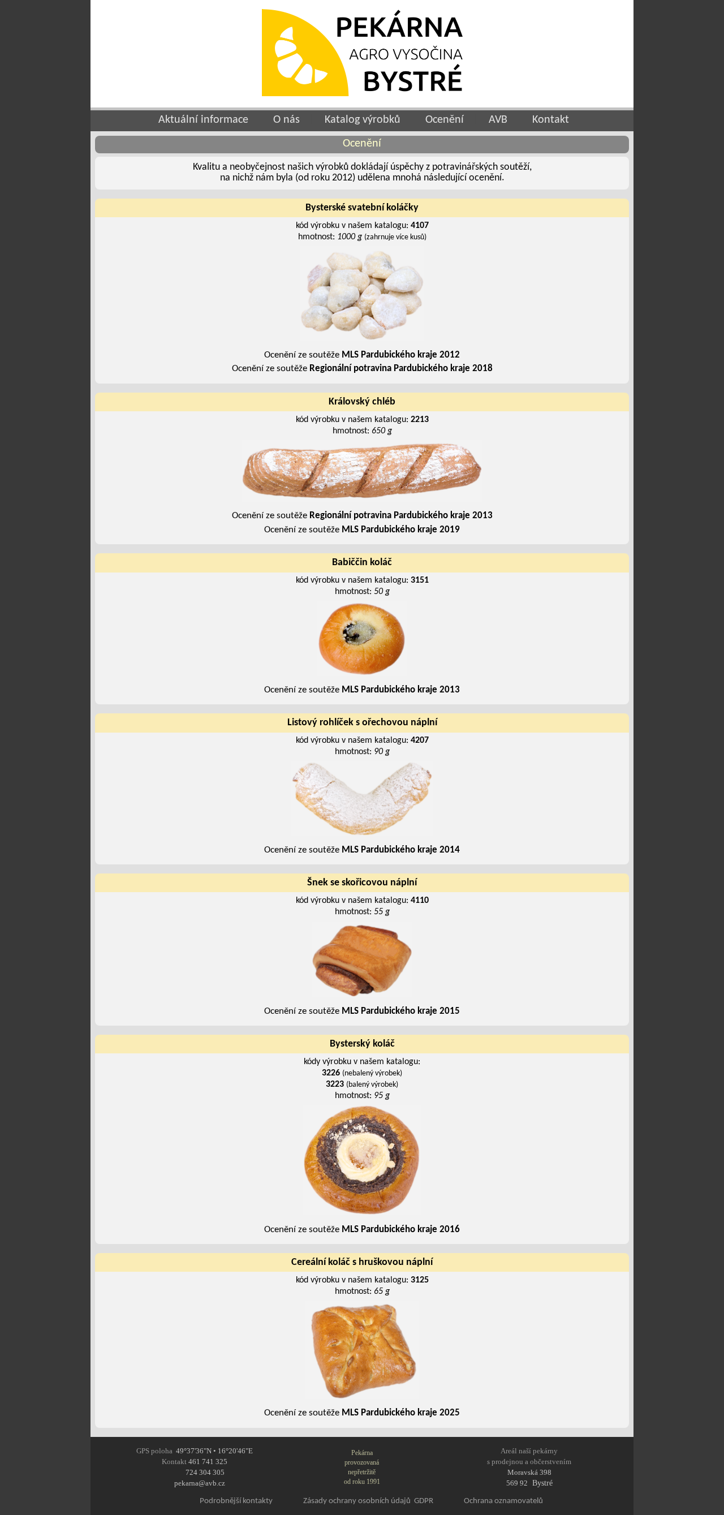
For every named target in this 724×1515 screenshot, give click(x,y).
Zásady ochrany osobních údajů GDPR (368, 1501)
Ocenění (444, 120)
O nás (286, 120)
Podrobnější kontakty (236, 1501)
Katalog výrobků (362, 120)
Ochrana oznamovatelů (503, 1501)
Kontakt (551, 120)
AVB (498, 120)
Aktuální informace (202, 120)
